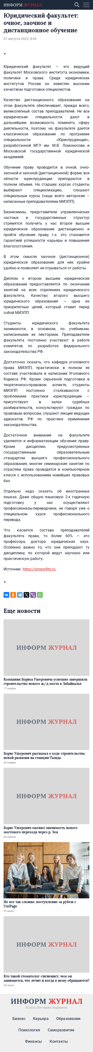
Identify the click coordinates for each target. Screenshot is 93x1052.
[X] (26, 595)
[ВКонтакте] (6, 595)
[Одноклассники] (13, 595)
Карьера (41, 1018)
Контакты (59, 1041)
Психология (29, 1030)
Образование (68, 1018)
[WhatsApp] (40, 595)
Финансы (33, 1041)
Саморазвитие (61, 1030)
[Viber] (33, 595)
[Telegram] (20, 595)
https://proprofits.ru (39, 569)
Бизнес (18, 1018)
